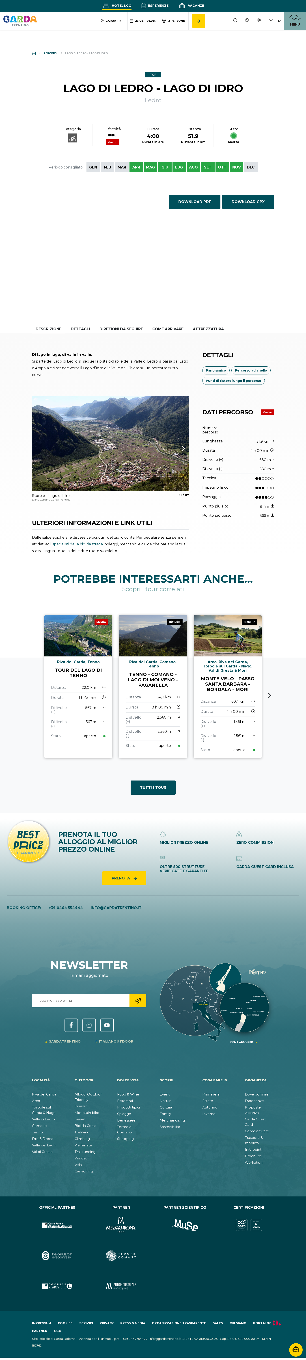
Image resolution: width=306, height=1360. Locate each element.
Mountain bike (87, 1113)
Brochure (253, 1156)
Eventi (165, 1094)
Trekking (82, 1132)
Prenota (121, 878)
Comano (39, 1126)
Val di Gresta (42, 1152)
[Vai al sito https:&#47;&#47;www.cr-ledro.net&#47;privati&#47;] (57, 1286)
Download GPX (248, 202)
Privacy (107, 1323)
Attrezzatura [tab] (208, 329)
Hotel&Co (121, 6)
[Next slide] (270, 695)
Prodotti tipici (128, 1107)
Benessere (126, 1120)
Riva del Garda (44, 1094)
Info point (253, 1149)
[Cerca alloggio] (198, 21)
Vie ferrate (83, 1145)
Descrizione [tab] (48, 329)
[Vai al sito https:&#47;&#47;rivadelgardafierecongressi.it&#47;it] (57, 1255)
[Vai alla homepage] (20, 20)
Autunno (209, 1107)
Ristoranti (125, 1101)
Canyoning (84, 1171)
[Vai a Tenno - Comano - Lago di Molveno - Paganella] (153, 686)
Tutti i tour (153, 787)
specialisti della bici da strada (77, 544)
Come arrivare (257, 1131)
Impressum (41, 1323)
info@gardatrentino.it (116, 908)
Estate (207, 1101)
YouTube (107, 1025)
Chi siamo (238, 1323)
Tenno (37, 1132)
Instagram (89, 1025)
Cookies (65, 1323)
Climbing (82, 1139)
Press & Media (132, 1323)
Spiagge (124, 1114)
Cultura (166, 1107)
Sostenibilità (170, 1127)
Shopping (125, 1139)
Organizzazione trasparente (179, 1323)
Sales (218, 1323)
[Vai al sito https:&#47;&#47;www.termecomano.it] (121, 1255)
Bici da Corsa (85, 1126)
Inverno (208, 1114)
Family (165, 1114)
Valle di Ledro (43, 1119)
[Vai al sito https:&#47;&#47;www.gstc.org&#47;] (249, 1225)
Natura (165, 1101)
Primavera (211, 1094)
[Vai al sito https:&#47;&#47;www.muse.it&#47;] (185, 1225)
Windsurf (82, 1158)
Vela (78, 1165)
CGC (57, 1331)
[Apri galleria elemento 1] (110, 443)
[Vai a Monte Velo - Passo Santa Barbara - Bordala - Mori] (228, 686)
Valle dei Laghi (44, 1145)
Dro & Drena (42, 1139)
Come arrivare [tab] (167, 329)
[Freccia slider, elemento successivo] (177, 448)
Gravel (80, 1119)
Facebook (71, 1025)
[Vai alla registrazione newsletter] (137, 1000)
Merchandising (172, 1120)
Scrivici (86, 1323)
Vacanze (195, 6)
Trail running (85, 1152)
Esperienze (157, 6)
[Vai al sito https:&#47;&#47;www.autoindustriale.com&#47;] (121, 1286)
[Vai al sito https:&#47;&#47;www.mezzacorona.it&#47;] (121, 1225)
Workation (254, 1162)
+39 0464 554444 (66, 908)
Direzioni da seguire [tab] (121, 329)
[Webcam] (246, 21)
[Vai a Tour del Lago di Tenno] (78, 686)
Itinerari (81, 1106)
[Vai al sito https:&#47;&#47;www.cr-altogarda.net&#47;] (57, 1225)
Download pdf (194, 202)
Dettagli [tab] (80, 329)
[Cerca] (235, 21)
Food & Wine (128, 1094)
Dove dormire (257, 1094)
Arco (36, 1101)
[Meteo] (259, 21)
